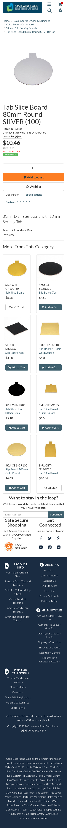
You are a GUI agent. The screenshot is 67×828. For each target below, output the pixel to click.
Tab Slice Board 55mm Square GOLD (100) (48, 412)
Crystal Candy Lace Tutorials (18, 609)
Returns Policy (49, 601)
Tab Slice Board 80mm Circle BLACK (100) (14, 412)
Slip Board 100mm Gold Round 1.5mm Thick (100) (16, 473)
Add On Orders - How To (49, 617)
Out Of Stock (17, 307)
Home (6, 20)
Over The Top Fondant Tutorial (18, 618)
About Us (49, 570)
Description (12, 194)
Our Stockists (49, 585)
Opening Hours (49, 575)
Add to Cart (35, 177)
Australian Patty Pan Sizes (17, 574)
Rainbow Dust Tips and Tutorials (18, 583)
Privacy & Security (49, 596)
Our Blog (49, 590)
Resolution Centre (49, 652)
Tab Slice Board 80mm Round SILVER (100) (30, 31)
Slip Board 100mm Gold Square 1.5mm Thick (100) (50, 352)
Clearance (17, 692)
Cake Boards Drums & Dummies (32, 20)
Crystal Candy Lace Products (18, 680)
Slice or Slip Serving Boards (21, 28)
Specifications (34, 194)
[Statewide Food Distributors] (22, 6)
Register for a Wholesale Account (49, 659)
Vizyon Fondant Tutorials (17, 600)
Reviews (11, 202)
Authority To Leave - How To (49, 626)
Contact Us (49, 580)
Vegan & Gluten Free (17, 702)
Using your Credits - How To (49, 635)
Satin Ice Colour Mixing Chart (18, 592)
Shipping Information (49, 642)
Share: (7, 136)
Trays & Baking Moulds (18, 697)
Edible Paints (18, 707)
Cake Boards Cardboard (20, 24)
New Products (18, 687)
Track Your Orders (49, 647)
